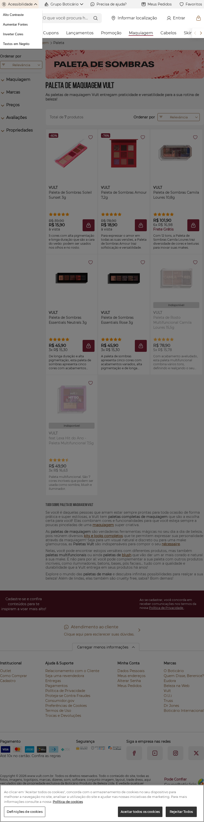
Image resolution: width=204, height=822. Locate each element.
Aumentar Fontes (15, 24)
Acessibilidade (20, 4)
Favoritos (194, 4)
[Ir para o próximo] (201, 33)
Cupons (51, 33)
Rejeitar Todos (181, 812)
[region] (102, 803)
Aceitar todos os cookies (140, 812)
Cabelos (168, 33)
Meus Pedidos (160, 4)
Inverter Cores (13, 34)
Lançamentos (80, 33)
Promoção (111, 33)
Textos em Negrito (16, 44)
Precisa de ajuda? (112, 4)
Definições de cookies (25, 812)
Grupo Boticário (65, 4)
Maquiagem (141, 33)
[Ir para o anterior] (195, 33)
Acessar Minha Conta (178, 18)
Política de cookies (68, 802)
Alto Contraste (13, 15)
